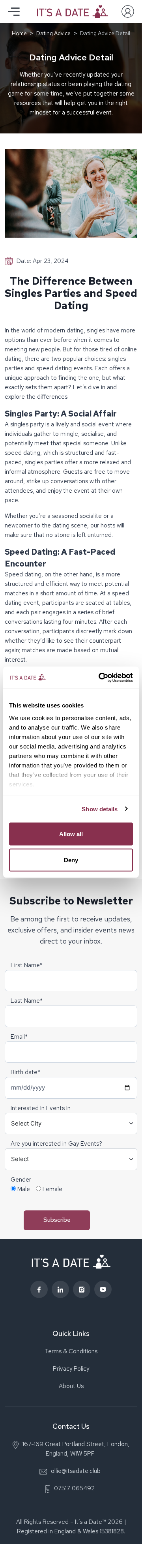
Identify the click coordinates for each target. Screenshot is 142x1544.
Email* (19, 1037)
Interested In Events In (41, 1108)
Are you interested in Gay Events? (56, 1144)
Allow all (71, 834)
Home (19, 33)
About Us (71, 1386)
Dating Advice (53, 33)
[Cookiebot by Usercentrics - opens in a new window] (100, 677)
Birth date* (25, 1072)
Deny (71, 859)
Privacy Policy (71, 1369)
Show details (100, 808)
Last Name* (27, 1001)
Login (127, 11)
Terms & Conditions (71, 1351)
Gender (21, 1180)
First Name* (27, 965)
